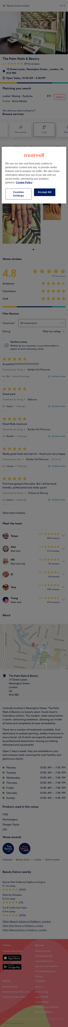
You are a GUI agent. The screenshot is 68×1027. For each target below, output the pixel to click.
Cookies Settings (18, 194)
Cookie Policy (24, 182)
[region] (34, 175)
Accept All (44, 192)
